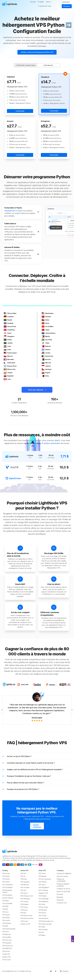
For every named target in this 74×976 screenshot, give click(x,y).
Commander (20, 111)
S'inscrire (66, 6)
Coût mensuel (48, 65)
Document (60, 894)
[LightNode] (10, 4)
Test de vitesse (35, 390)
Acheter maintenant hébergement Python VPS (37, 52)
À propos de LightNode (64, 873)
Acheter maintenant (37, 826)
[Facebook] (55, 971)
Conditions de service (63, 889)
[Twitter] (51, 971)
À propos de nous (44, 6)
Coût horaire (25, 65)
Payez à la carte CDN (63, 891)
